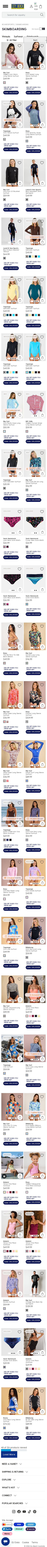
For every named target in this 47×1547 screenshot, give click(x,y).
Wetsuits (6, 36)
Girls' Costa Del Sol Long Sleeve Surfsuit (34, 482)
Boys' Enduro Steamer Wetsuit (11, 250)
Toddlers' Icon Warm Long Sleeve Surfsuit (11, 75)
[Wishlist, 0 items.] (36, 6)
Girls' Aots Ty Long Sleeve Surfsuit (10, 1126)
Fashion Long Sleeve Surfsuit (33, 714)
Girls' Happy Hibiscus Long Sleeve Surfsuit (33, 1126)
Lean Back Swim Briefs (11, 540)
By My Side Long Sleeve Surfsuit (34, 1420)
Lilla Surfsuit (8, 1067)
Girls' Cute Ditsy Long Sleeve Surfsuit (33, 832)
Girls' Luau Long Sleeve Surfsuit (34, 1067)
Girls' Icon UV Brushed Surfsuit (11, 192)
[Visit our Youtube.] (23, 1511)
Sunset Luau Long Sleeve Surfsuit (32, 655)
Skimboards (32, 36)
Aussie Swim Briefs (10, 1360)
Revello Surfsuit (9, 1302)
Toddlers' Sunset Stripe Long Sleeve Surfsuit (34, 424)
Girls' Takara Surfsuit (11, 133)
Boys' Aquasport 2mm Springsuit (33, 192)
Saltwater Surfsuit (32, 250)
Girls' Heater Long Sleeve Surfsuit (32, 75)
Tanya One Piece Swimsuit (32, 1008)
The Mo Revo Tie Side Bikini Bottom (11, 655)
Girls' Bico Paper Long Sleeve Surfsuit (11, 891)
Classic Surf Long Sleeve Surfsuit (35, 773)
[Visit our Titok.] (29, 1511)
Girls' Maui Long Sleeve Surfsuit (11, 1420)
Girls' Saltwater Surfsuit (12, 481)
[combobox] (23, 15)
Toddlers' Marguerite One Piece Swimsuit (33, 1184)
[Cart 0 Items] (40, 6)
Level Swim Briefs (32, 597)
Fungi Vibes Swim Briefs (35, 540)
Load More (9, 1454)
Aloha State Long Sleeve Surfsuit (12, 714)
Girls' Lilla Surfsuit (10, 949)
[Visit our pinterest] (34, 1511)
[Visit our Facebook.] (18, 1511)
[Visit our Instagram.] (13, 1511)
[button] (5, 6)
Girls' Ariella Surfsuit (33, 890)
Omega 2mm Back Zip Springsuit (34, 1302)
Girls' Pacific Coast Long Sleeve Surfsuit (11, 424)
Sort (35, 40)
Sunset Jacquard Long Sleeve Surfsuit (11, 1008)
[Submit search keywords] (41, 14)
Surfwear (18, 36)
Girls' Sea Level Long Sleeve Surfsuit (33, 950)
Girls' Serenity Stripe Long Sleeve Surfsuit (33, 133)
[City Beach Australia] (17, 6)
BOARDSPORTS (8, 24)
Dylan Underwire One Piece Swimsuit (11, 832)
